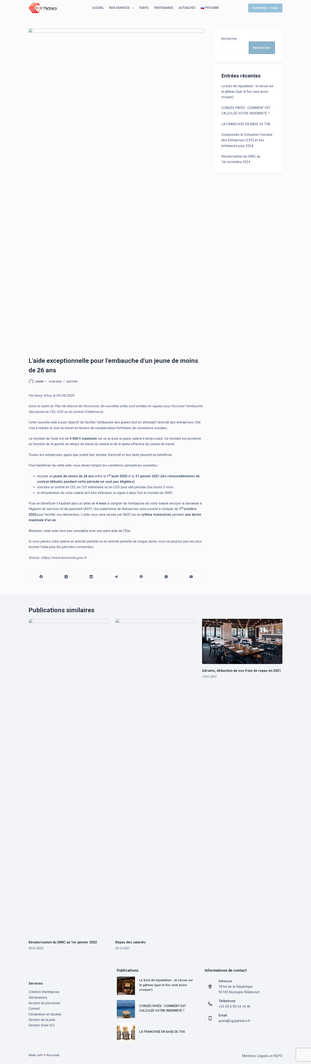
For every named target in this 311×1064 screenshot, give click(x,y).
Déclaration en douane (45, 1014)
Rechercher (229, 39)
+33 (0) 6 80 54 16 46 (234, 1006)
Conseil (34, 1009)
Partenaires (163, 8)
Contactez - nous (265, 8)
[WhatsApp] (166, 576)
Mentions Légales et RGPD (262, 1056)
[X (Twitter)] (66, 576)
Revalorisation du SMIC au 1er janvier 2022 (63, 942)
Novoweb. (53, 1055)
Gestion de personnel (44, 1003)
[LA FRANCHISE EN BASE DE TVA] (126, 1032)
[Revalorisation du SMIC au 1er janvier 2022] (69, 777)
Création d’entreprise (44, 992)
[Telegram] (116, 576)
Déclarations (38, 998)
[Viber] (141, 576)
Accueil (98, 8)
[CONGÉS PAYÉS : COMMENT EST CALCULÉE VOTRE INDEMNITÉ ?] (126, 1009)
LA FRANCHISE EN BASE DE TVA (245, 124)
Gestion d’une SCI (42, 1025)
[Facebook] (41, 576)
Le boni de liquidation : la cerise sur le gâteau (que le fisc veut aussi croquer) (247, 91)
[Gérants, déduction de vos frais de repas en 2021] (242, 641)
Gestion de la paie (42, 1020)
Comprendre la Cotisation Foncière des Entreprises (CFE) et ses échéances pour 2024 (246, 140)
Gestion (71, 381)
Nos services (119, 8)
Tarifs (144, 8)
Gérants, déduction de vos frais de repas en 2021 (241, 671)
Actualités (187, 8)
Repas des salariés (130, 942)
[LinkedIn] (91, 576)
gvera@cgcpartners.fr (234, 1021)
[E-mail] (191, 576)
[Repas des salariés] (155, 777)
